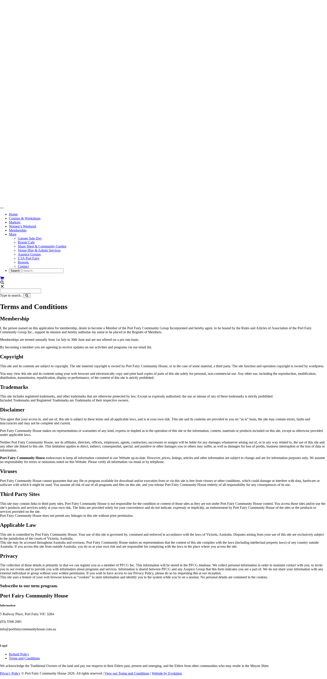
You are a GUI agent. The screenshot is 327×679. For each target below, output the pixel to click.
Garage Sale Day (30, 238)
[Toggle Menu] (2, 208)
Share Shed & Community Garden (42, 246)
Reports (23, 262)
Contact (23, 266)
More (12, 234)
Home (13, 214)
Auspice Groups (29, 254)
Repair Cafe (26, 242)
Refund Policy (19, 654)
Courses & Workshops (24, 218)
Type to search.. (11, 295)
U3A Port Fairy (29, 258)
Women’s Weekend (22, 226)
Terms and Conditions (24, 658)
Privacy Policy (10, 673)
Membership (17, 230)
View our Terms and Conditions (126, 673)
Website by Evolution (167, 673)
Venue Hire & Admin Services (39, 250)
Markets (14, 222)
